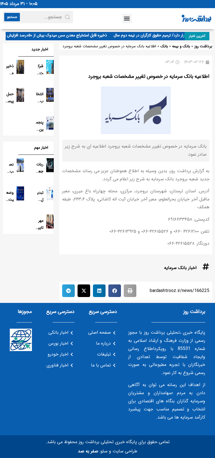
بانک (164, 46)
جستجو (12, 17)
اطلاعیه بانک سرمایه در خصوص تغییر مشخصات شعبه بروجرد (148, 76)
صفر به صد (88, 451)
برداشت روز (203, 46)
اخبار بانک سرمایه (180, 267)
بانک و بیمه (181, 46)
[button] (127, 18)
